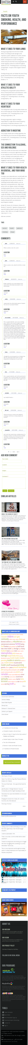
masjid (10, 655)
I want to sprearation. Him (8, 833)
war (18, 681)
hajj (16, 646)
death (24, 639)
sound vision (19, 676)
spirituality (4, 678)
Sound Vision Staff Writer (8, 696)
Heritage (16, 648)
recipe (9, 674)
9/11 (2, 634)
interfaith (12, 651)
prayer (22, 670)
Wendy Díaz (5, 705)
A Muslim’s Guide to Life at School (12, 731)
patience (7, 667)
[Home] (6, 2)
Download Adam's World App (11, 1020)
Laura (20, 653)
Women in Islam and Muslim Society (12, 745)
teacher (18, 679)
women (2, 684)
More (24, 686)
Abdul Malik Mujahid (7, 702)
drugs (12, 232)
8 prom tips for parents (8, 611)
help (12, 649)
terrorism (4, 681)
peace (11, 667)
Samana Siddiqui (6, 699)
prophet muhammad (5, 672)
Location (4, 465)
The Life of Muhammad (9, 742)
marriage (4, 655)
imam (8, 651)
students (10, 679)
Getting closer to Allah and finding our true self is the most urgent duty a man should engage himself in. (14, 828)
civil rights (17, 636)
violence (13, 681)
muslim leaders (14, 658)
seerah (2, 677)
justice (14, 653)
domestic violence (6, 641)
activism (6, 634)
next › (14, 452)
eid (21, 641)
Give (25, 1)
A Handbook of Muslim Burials (11, 748)
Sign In (6, 1025)
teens (22, 679)
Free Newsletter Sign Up (10, 1017)
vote (16, 681)
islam (15, 651)
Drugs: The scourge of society (10, 514)
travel (9, 681)
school (22, 674)
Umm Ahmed (5, 714)
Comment (5, 476)
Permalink (18, 243)
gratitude (13, 646)
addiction (19, 228)
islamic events (20, 651)
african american (12, 634)
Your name (5, 459)
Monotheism (4, 658)
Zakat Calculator (8, 1012)
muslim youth (5, 664)
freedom (6, 646)
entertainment (5, 644)
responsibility (14, 674)
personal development (19, 667)
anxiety (21, 634)
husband (3, 650)
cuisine (13, 639)
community (5, 639)
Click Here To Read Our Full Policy (10, 949)
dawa (20, 639)
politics (18, 670)
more (24, 717)
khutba (17, 653)
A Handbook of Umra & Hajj (10, 728)
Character (4, 636)
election (23, 642)
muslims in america (13, 660)
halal (18, 646)
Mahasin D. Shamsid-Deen (8, 708)
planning (6, 670)
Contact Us (7, 1023)
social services (12, 677)
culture (17, 639)
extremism (12, 644)
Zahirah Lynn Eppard (7, 711)
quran (18, 672)
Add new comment (6, 216)
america (18, 634)
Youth (5, 11)
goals (10, 646)
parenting (20, 664)
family (17, 643)
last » (18, 452)
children (10, 636)
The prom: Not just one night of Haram (11, 562)
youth (11, 683)
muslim (8, 658)
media (14, 655)
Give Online (7, 1015)
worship (7, 684)
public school (13, 672)
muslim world (18, 663)
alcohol (5, 228)
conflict (10, 639)
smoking (5, 232)
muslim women (9, 662)
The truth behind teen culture (10, 539)
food (2, 646)
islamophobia (6, 653)
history (23, 648)
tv (10, 681)
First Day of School (6, 804)
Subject (4, 470)
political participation (12, 670)
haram (22, 646)
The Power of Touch (7, 776)
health (11, 228)
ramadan (4, 674)
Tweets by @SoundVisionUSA (8, 816)
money (21, 656)
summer (14, 679)
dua (12, 642)
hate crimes (4, 648)
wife (24, 681)
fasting (22, 644)
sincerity (6, 676)
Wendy (21, 681)
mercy (18, 655)
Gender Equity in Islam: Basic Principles (13, 739)
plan (2, 669)
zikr (15, 684)
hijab (20, 649)
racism (21, 672)
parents (3, 667)
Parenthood (14, 665)
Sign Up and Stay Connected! (12, 762)
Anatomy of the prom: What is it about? (12, 587)
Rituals (19, 674)
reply (5, 255)
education (16, 641)
